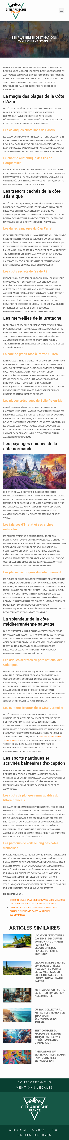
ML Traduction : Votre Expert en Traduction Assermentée (50, 993)
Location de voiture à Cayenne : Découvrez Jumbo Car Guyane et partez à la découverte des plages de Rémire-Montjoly (49, 945)
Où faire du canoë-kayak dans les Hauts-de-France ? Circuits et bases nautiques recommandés (34, 911)
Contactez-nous (35, 1082)
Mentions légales (34, 1087)
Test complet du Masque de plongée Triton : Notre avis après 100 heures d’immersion (48, 1036)
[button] (61, 10)
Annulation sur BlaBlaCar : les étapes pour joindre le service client (50, 1056)
